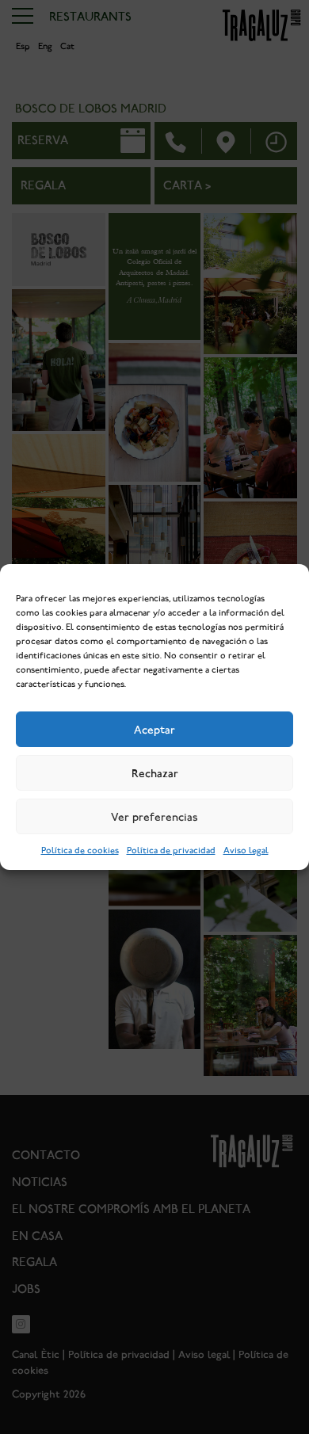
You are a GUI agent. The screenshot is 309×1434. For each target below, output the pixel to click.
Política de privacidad (171, 850)
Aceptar (154, 730)
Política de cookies (80, 850)
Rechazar (155, 773)
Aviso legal (246, 850)
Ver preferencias (154, 817)
